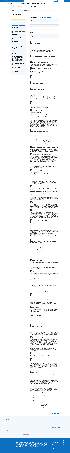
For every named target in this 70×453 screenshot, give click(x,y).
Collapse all (14, 25)
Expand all (20, 25)
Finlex (13, 10)
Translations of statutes (11, 428)
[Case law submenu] (19, 3)
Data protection (53, 450)
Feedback (52, 444)
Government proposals (36, 3)
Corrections (9, 426)
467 (30, 10)
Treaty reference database (56, 424)
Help (52, 440)
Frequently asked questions (55, 442)
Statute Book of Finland (17, 6)
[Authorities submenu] (25, 3)
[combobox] (39, 1)
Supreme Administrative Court (26, 424)
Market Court (24, 428)
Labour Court (24, 430)
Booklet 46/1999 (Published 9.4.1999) (45, 28)
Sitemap (52, 448)
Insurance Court (24, 432)
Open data (43, 3)
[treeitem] (18, 27)
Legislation (12, 3)
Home (8, 3)
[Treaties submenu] (30, 3)
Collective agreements (40, 426)
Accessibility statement (54, 446)
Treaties (28, 3)
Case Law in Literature (25, 434)
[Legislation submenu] (14, 3)
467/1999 (41, 25)
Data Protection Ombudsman (41, 424)
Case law (17, 3)
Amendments (9, 424)
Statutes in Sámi (9, 430)
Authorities (23, 3)
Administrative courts (25, 426)
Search (55, 1)
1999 (28, 10)
